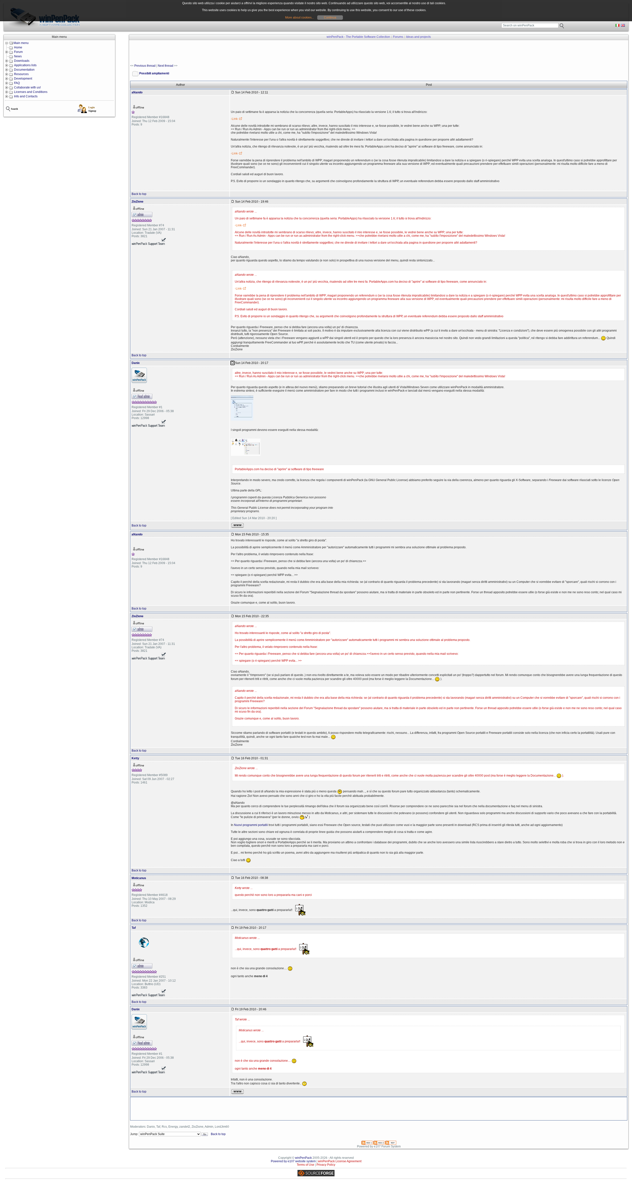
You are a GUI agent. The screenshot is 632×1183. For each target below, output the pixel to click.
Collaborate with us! (27, 87)
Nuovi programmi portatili (251, 825)
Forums (398, 37)
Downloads (21, 61)
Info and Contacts (26, 96)
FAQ (17, 83)
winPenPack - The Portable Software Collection (358, 37)
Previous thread (145, 65)
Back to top (139, 194)
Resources (21, 74)
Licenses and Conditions (30, 92)
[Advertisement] (220, 52)
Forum (18, 52)
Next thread (165, 65)
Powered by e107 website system (293, 1161)
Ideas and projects (418, 37)
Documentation (24, 69)
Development (23, 78)
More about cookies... (299, 17)
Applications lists (25, 65)
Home (18, 47)
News (18, 56)
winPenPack (303, 1158)
